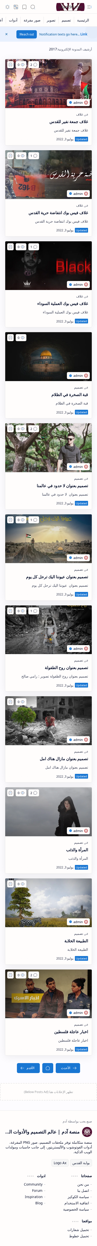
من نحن (83, 1184)
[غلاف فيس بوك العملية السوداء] (48, 265)
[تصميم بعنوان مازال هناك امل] (48, 720)
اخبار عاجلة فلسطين (71, 1031)
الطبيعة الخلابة (76, 941)
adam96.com (70, 7)
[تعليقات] (33, 64)
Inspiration (34, 1196)
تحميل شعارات (78, 1229)
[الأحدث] (68, 1068)
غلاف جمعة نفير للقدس (68, 121)
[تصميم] (66, 20)
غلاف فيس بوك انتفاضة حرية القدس (58, 212)
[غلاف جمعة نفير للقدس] (48, 83)
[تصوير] (51, 20)
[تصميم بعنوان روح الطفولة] (48, 629)
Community (33, 1184)
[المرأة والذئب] (48, 811)
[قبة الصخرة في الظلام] (48, 356)
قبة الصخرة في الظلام (69, 394)
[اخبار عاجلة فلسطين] (48, 993)
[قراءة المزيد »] (18, 139)
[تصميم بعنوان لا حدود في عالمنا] (48, 447)
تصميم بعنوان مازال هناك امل (64, 758)
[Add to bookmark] (10, 64)
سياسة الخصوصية (76, 1209)
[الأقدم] (28, 1068)
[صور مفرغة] (32, 20)
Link (83, 34)
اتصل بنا (83, 1190)
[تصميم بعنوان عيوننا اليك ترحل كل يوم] (48, 538)
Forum (37, 1190)
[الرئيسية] (83, 20)
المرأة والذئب (77, 849)
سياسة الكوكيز (78, 1196)
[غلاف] (79, 114)
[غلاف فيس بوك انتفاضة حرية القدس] (48, 174)
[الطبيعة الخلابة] (48, 902)
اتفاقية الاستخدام (76, 1203)
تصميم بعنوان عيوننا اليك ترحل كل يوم (57, 576)
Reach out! (26, 34)
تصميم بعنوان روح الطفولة (66, 667)
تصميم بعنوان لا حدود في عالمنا (62, 485)
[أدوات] (13, 20)
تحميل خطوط (79, 1236)
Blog (39, 1203)
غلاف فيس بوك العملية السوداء (62, 303)
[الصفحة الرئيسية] (47, 1068)
